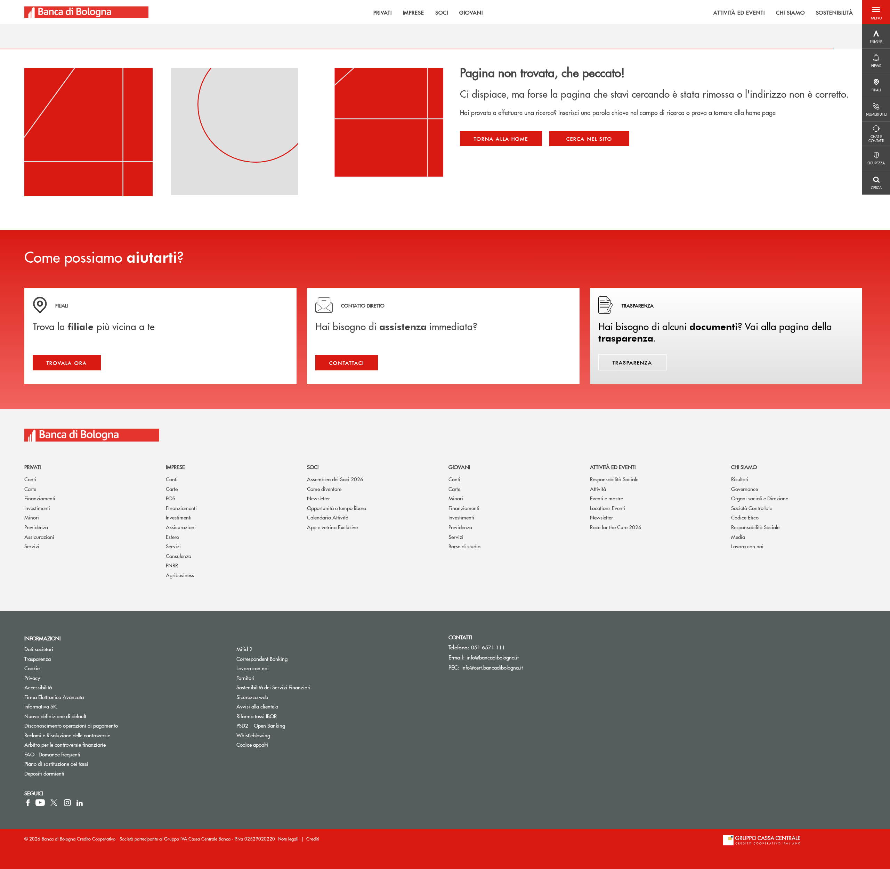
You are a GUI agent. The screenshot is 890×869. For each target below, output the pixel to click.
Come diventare (324, 488)
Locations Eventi (607, 507)
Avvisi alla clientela (257, 706)
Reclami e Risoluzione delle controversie (67, 735)
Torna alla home (501, 138)
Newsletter (318, 498)
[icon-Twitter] (54, 802)
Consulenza (178, 555)
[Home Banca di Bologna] (86, 12)
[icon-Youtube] (40, 802)
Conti (30, 479)
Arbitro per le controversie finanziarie (91, 744)
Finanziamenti (39, 498)
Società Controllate (751, 507)
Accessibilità (38, 687)
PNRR (172, 565)
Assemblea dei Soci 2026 (335, 479)
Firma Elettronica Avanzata (54, 696)
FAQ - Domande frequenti (52, 754)
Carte (30, 488)
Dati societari (38, 649)
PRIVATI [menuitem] (382, 12)
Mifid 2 (244, 649)
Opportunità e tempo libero (336, 507)
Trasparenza (37, 658)
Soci (312, 466)
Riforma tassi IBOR (256, 716)
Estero (172, 536)
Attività (598, 488)
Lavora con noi (747, 546)
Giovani (459, 466)
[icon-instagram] (67, 802)
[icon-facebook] (28, 802)
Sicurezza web (252, 696)
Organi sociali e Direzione (759, 498)
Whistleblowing (253, 735)
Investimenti (37, 507)
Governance (744, 488)
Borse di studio (464, 546)
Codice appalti (252, 744)
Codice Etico (745, 517)
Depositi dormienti (44, 773)
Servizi (31, 546)
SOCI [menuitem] (441, 12)
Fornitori (245, 677)
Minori (31, 517)
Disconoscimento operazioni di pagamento (71, 725)
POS (170, 498)
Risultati (739, 479)
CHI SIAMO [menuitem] (790, 12)
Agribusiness (180, 575)
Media (738, 536)
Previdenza (36, 527)
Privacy (32, 677)
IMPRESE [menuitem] (413, 12)
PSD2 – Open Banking (287, 725)
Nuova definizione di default (55, 716)
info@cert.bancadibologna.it (492, 667)
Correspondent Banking (262, 658)
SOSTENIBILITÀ (834, 12)
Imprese (175, 466)
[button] (876, 12)
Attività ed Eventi (613, 466)
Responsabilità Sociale (614, 479)
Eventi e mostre (606, 498)
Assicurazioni (39, 536)
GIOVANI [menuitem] (471, 12)
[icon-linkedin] (79, 802)
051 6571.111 (488, 647)
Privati (32, 466)
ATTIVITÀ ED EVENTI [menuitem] (739, 12)
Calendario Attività (327, 517)
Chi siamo (744, 466)
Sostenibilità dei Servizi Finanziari (273, 687)
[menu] (505, 12)
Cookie (32, 668)
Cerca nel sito (589, 138)
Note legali (288, 838)
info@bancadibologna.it (493, 657)
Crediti (312, 838)
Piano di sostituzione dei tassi (82, 763)
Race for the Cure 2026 (615, 527)
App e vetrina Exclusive (332, 527)
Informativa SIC (41, 706)
